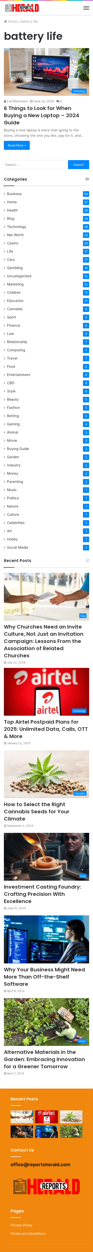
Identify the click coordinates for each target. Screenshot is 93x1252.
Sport (11, 317)
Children (14, 292)
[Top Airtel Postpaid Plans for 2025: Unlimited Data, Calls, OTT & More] (46, 1116)
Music (12, 490)
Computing (16, 350)
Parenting (15, 482)
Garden (13, 457)
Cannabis (14, 309)
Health (12, 210)
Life (10, 251)
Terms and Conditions (28, 1233)
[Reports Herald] (22, 7)
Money (12, 473)
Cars (11, 259)
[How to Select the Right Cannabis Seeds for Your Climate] (71, 1116)
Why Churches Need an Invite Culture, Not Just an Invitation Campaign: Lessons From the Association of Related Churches (43, 641)
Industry (14, 465)
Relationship (17, 342)
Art (9, 531)
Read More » (17, 145)
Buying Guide (18, 449)
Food (11, 366)
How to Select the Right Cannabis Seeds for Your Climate (36, 811)
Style (11, 391)
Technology (16, 227)
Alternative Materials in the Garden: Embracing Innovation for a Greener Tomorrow (44, 1059)
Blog (10, 218)
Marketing (15, 284)
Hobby (12, 539)
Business (14, 194)
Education (15, 301)
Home (12, 21)
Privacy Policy (21, 1225)
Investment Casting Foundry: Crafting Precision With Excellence (42, 894)
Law (10, 334)
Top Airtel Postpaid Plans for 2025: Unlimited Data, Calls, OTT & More (46, 729)
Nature (12, 506)
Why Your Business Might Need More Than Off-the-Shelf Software (44, 977)
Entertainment (18, 375)
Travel (12, 358)
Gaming (13, 424)
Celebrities (16, 523)
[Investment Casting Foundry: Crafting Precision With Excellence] (22, 1131)
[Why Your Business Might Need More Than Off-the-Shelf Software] (46, 1131)
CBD (10, 383)
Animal (12, 432)
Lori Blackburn (17, 101)
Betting (13, 416)
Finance (13, 325)
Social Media (17, 547)
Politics (13, 498)
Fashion (13, 408)
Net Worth (15, 235)
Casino (12, 243)
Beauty (13, 399)
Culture (13, 514)
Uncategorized (19, 276)
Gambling (14, 268)
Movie (12, 440)
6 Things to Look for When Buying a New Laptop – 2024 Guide (41, 115)
